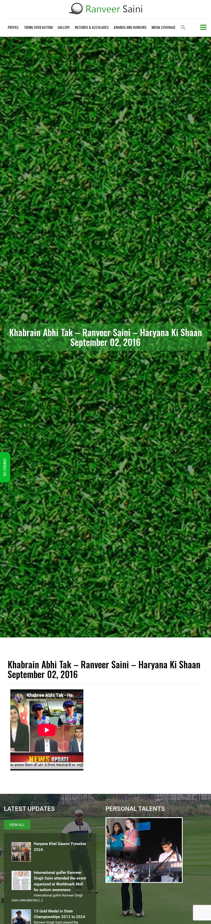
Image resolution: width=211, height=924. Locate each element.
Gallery (64, 27)
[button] (183, 28)
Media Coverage (163, 27)
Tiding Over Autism (38, 27)
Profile (13, 27)
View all (17, 825)
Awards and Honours (130, 27)
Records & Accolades (92, 27)
